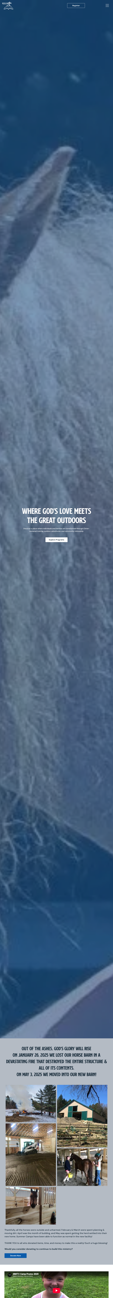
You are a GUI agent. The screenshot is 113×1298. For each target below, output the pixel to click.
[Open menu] (107, 5)
